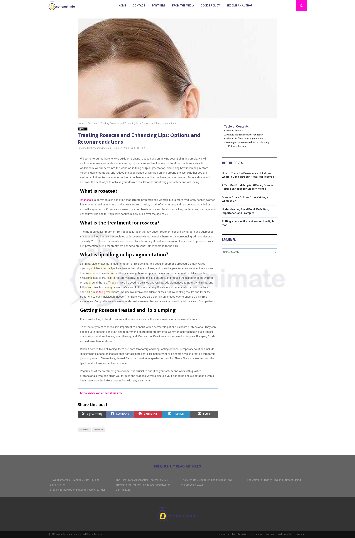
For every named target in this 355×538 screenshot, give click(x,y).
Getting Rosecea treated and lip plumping (247, 142)
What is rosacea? (235, 130)
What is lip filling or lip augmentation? (245, 138)
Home (122, 5)
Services (83, 129)
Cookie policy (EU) (237, 534)
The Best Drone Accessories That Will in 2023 (142, 479)
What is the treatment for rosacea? (244, 134)
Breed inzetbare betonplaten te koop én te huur (77, 489)
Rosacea (85, 200)
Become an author (239, 5)
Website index (285, 534)
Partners (158, 5)
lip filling (100, 292)
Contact (139, 5)
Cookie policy (210, 5)
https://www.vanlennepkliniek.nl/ (101, 393)
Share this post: (239, 146)
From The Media (183, 5)
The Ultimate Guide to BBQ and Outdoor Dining (274, 479)
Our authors (256, 534)
